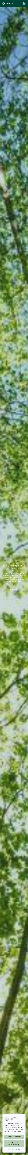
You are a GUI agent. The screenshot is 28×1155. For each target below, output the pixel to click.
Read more (15, 584)
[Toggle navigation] (24, 3)
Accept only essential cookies (14, 1143)
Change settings (14, 1149)
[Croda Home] (7, 3)
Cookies (18, 1131)
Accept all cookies (14, 1137)
